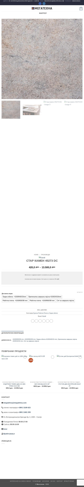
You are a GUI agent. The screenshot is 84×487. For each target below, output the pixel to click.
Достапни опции (7, 293)
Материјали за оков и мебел (20, 481)
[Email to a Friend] (44, 321)
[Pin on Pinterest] (47, 321)
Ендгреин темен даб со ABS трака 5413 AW (14, 385)
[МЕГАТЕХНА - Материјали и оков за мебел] (42, 8)
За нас (53, 481)
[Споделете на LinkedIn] (51, 321)
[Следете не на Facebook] (40, 3)
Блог (5, 429)
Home (36, 254)
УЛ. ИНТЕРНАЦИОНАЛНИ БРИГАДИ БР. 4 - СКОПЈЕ (24, 1)
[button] (3, 8)
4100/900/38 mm (30, 339)
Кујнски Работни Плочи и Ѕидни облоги (45, 313)
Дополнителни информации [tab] (13, 333)
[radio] (14, 296)
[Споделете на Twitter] (40, 321)
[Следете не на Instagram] (44, 3)
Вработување (9, 434)
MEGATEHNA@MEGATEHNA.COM (54, 1)
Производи (45, 254)
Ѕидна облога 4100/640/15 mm (46, 339)
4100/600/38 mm (18, 339)
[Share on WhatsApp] (32, 321)
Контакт (60, 481)
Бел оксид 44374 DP (42, 384)
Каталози (45, 481)
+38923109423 (76, 1)
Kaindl (44, 316)
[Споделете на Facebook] (36, 321)
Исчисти (79, 292)
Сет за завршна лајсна (31, 341)
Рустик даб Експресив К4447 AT (69, 385)
